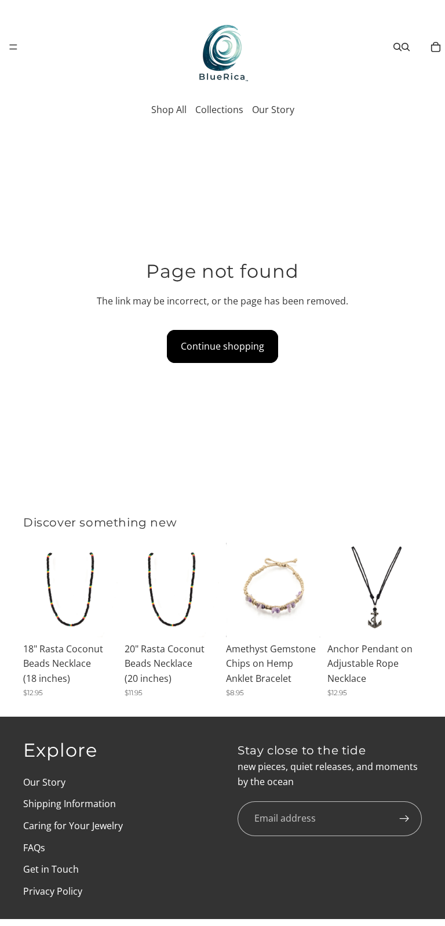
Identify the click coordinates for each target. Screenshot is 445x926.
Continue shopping (222, 346)
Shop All (169, 109)
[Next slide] (105, 589)
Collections (219, 109)
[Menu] (13, 47)
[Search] (397, 47)
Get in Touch (51, 869)
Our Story (273, 109)
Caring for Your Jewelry (73, 825)
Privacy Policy (52, 890)
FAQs (34, 847)
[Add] (99, 619)
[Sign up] (404, 819)
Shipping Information (69, 803)
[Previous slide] (36, 589)
